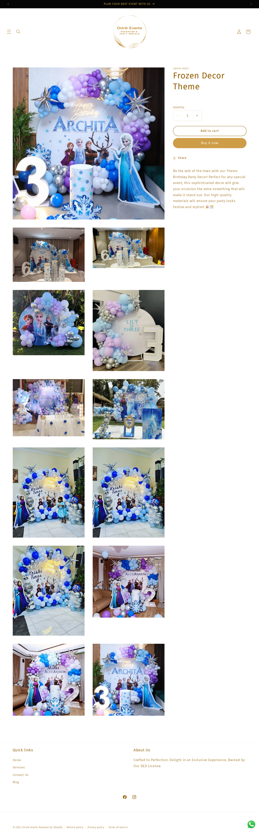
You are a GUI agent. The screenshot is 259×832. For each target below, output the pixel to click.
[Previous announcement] (8, 4)
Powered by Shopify (51, 827)
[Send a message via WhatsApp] (251, 824)
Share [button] (182, 157)
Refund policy (75, 827)
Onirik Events (30, 827)
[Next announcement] (250, 4)
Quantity (178, 107)
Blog (16, 782)
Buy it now (209, 143)
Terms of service (118, 827)
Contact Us (21, 774)
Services (19, 767)
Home (17, 760)
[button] (9, 31)
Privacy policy (96, 827)
